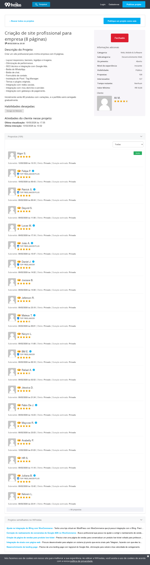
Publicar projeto (134, 4)
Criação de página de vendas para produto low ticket (30, 537)
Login (102, 4)
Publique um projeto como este (122, 21)
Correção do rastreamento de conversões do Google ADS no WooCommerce (41, 532)
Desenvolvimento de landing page (22, 546)
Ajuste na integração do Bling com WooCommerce (30, 528)
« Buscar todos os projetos (22, 21)
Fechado (120, 38)
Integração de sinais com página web (23, 542)
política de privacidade (81, 561)
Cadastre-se (114, 4)
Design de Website (14, 111)
